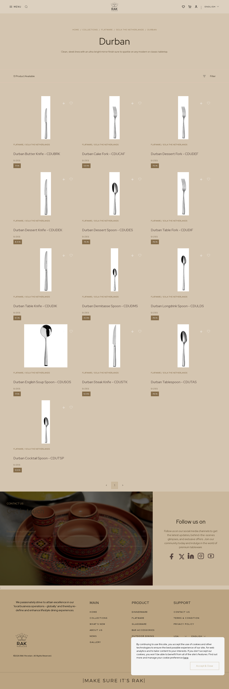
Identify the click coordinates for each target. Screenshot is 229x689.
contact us (182, 612)
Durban (152, 29)
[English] (212, 6)
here (185, 657)
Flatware (107, 29)
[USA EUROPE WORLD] (180, 636)
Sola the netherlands (130, 29)
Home (75, 29)
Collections (90, 29)
